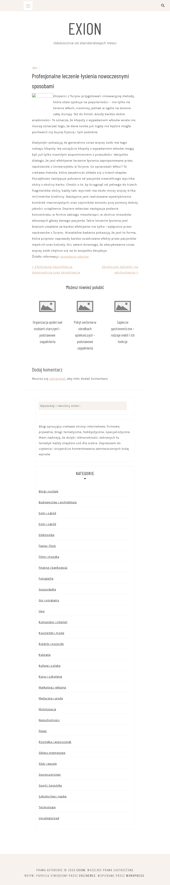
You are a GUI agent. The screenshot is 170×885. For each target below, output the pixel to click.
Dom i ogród (47, 513)
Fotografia (46, 578)
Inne (34, 68)
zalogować (57, 379)
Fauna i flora (47, 546)
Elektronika (46, 535)
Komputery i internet (53, 622)
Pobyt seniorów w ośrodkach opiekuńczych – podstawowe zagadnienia (85, 335)
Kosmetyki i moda (51, 633)
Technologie (47, 807)
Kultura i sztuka (49, 665)
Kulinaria (45, 654)
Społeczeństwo (50, 774)
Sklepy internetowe (52, 753)
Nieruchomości (49, 720)
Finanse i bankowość (53, 567)
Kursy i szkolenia (50, 676)
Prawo (43, 731)
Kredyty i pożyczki (51, 644)
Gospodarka (47, 589)
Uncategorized (49, 818)
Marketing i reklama (52, 687)
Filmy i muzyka (49, 556)
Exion (85, 28)
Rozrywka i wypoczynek (55, 742)
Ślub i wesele (48, 763)
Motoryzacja (47, 709)
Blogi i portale (48, 491)
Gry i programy (49, 600)
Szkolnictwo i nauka (53, 796)
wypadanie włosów (74, 257)
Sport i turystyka (50, 785)
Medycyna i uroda (51, 698)
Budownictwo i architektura (58, 502)
